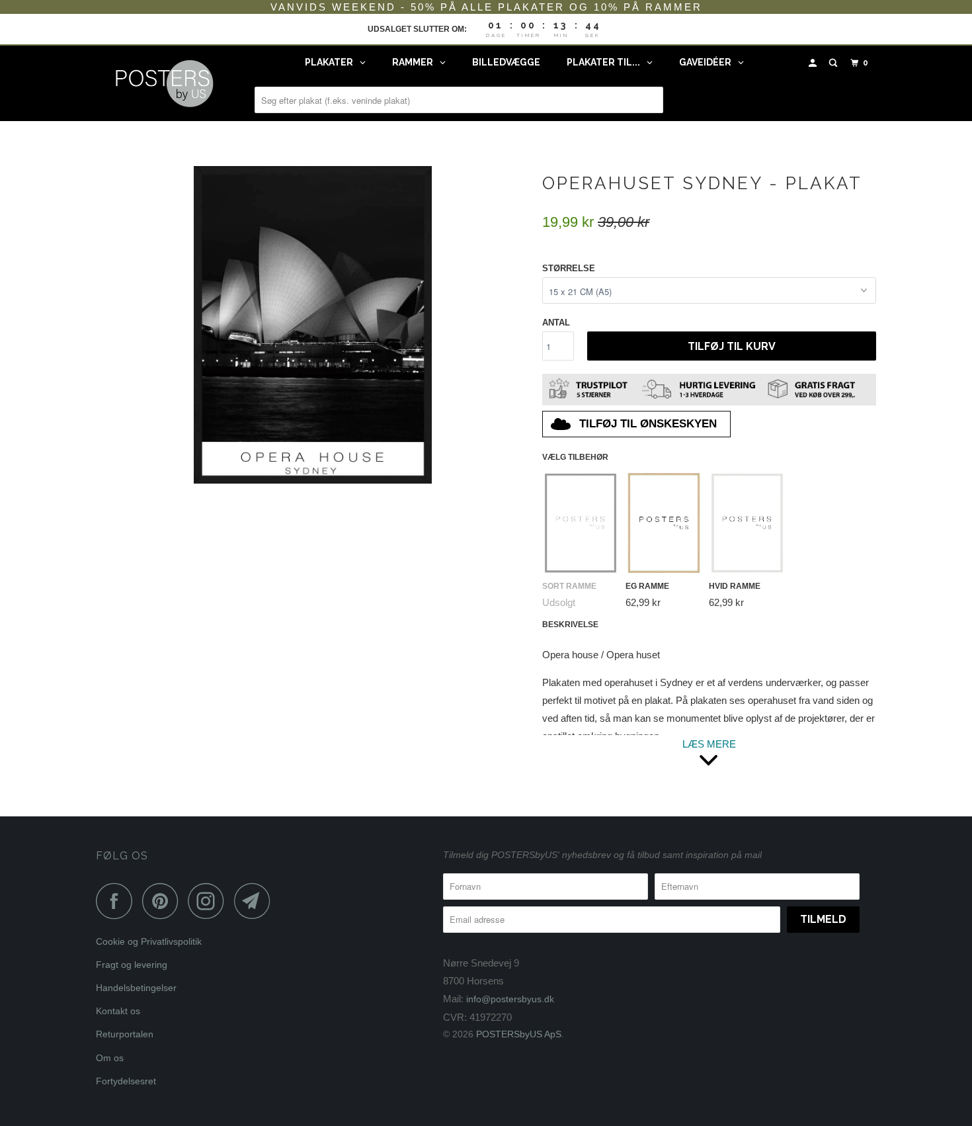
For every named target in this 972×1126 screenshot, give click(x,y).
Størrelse (568, 268)
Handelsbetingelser (136, 987)
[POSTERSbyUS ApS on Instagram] (209, 901)
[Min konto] (814, 63)
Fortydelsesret (126, 1081)
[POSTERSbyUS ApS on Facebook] (118, 901)
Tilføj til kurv (732, 346)
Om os (110, 1058)
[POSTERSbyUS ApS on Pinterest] (163, 901)
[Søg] (834, 63)
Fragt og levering (131, 964)
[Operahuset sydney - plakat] (312, 324)
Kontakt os (118, 1011)
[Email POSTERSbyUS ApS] (256, 901)
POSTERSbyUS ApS (518, 1034)
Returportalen (124, 1034)
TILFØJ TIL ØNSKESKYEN (648, 423)
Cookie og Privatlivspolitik (149, 941)
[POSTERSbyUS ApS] (163, 83)
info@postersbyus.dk (510, 999)
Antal (556, 322)
